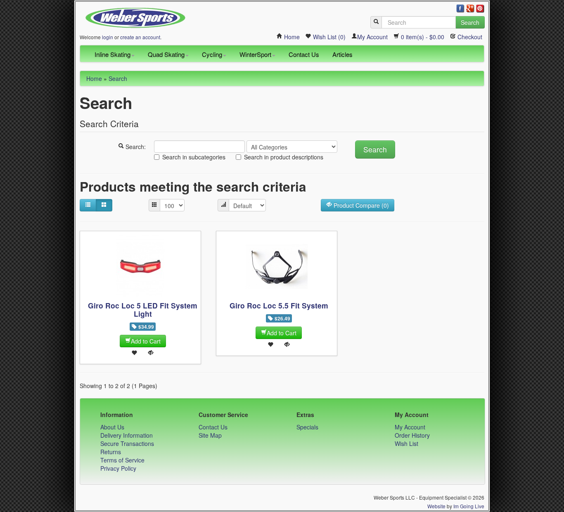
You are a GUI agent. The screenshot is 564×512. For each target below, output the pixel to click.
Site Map (210, 435)
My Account (372, 37)
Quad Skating (166, 54)
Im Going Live (468, 506)
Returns (110, 452)
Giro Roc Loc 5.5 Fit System (279, 305)
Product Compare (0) (360, 205)
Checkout (469, 37)
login (107, 36)
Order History (412, 435)
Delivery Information (126, 435)
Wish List (406, 443)
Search (470, 22)
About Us (112, 427)
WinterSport (255, 54)
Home (291, 37)
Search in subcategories (193, 157)
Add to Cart (146, 341)
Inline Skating (112, 54)
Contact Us (304, 54)
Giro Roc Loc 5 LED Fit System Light (142, 309)
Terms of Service (122, 460)
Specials (307, 427)
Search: (135, 146)
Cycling (212, 54)
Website (436, 506)
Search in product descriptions (283, 157)
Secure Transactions (127, 443)
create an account (140, 36)
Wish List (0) (328, 37)
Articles (342, 54)
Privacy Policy (118, 468)
